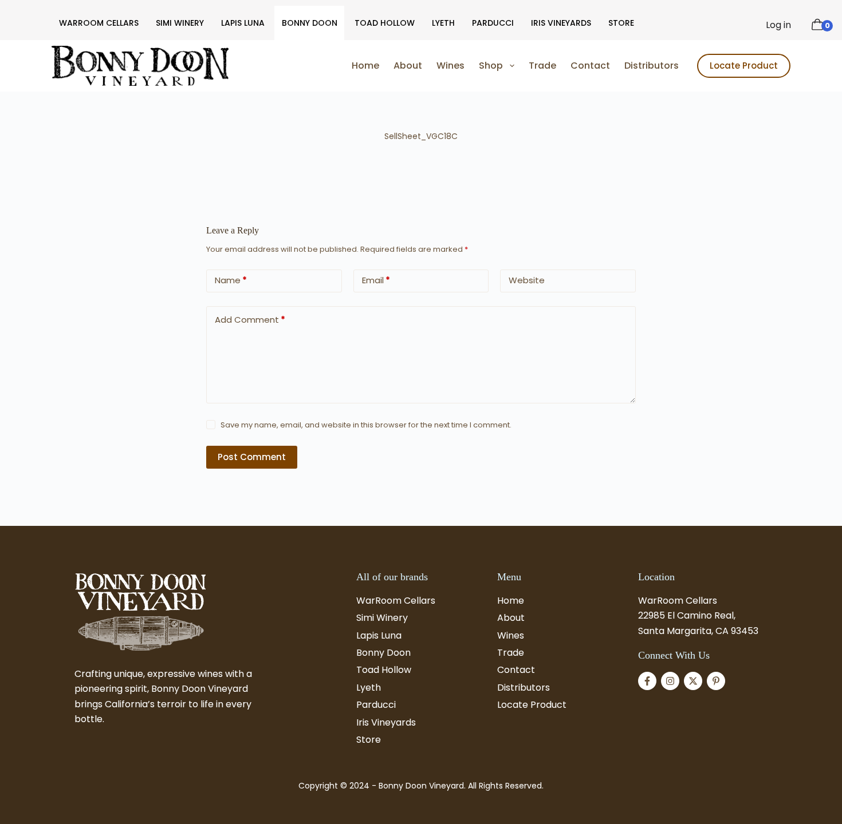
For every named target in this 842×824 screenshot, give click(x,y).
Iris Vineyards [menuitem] (561, 23)
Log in (778, 24)
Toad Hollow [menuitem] (385, 23)
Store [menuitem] (621, 23)
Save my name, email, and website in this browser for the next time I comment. (366, 424)
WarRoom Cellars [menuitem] (99, 23)
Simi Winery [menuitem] (180, 23)
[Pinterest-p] (716, 681)
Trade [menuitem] (542, 65)
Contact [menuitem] (590, 65)
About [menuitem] (408, 65)
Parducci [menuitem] (493, 23)
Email (376, 280)
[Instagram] (670, 681)
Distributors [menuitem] (651, 65)
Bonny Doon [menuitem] (309, 23)
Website (527, 280)
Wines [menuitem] (450, 65)
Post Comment (252, 457)
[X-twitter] (693, 681)
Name (231, 280)
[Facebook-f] (647, 681)
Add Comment (250, 320)
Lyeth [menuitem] (443, 23)
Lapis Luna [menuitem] (243, 23)
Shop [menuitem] (491, 65)
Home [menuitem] (365, 65)
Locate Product (744, 66)
